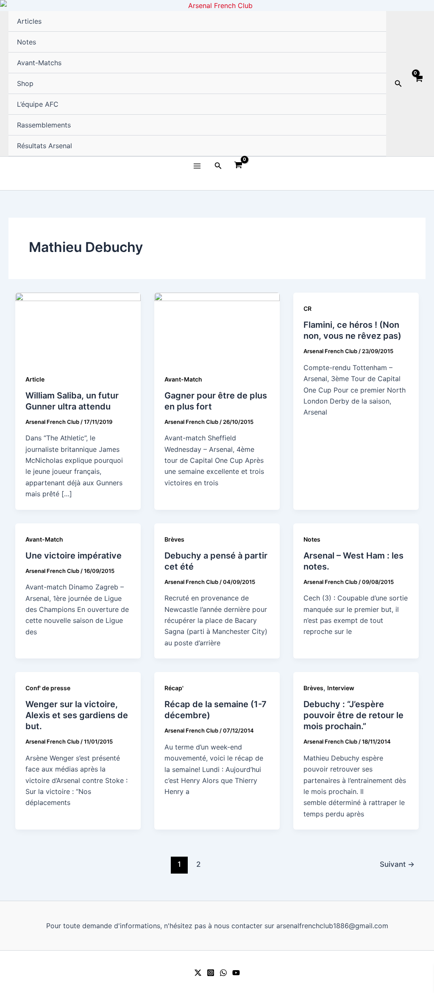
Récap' (174, 688)
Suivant (397, 864)
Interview (340, 688)
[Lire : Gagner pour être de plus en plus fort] (217, 327)
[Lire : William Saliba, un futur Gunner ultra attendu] (78, 327)
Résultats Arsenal (44, 145)
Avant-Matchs (39, 62)
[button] (398, 83)
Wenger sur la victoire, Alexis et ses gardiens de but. (76, 715)
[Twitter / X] (198, 972)
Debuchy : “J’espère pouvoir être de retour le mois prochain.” (353, 715)
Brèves (174, 539)
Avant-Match (183, 379)
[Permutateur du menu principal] (197, 165)
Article (35, 379)
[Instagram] (210, 972)
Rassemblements (44, 125)
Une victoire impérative (73, 555)
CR (307, 308)
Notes (26, 42)
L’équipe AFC (37, 104)
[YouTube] (236, 972)
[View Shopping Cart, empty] (418, 83)
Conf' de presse (47, 688)
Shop (25, 83)
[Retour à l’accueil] (217, 5)
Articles (29, 21)
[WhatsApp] (223, 972)
